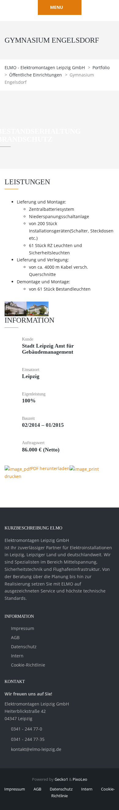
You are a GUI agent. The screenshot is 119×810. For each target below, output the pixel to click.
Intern (17, 656)
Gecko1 (61, 779)
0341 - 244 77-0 (26, 729)
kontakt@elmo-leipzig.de (36, 749)
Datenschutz (24, 646)
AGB (15, 637)
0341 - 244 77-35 (28, 739)
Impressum (22, 628)
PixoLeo (80, 779)
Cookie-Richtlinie (28, 665)
